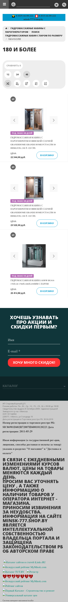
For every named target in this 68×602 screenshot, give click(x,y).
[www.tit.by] (13, 585)
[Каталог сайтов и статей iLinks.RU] (24, 562)
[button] (14, 120)
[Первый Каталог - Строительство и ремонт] (29, 590)
